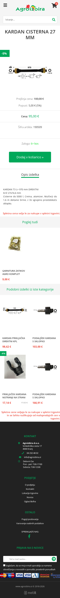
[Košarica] (54, 5)
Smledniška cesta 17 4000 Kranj (32, 447)
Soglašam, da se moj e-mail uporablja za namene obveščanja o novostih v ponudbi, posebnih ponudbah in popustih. (29, 569)
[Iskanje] (54, 20)
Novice (30, 497)
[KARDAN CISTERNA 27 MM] (30, 72)
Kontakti (30, 489)
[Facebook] (30, 536)
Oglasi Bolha (30, 501)
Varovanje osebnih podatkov (30, 523)
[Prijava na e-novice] (54, 559)
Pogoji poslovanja (30, 519)
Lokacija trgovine (30, 493)
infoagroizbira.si (32, 457)
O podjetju (30, 484)
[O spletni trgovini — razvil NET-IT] (30, 593)
